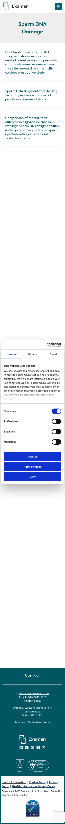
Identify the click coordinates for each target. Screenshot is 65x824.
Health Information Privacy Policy (33, 786)
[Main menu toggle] (58, 6)
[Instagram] (32, 747)
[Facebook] (38, 747)
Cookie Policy (37, 782)
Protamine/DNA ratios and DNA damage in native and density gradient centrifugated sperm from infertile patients (32, 605)
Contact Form (32, 700)
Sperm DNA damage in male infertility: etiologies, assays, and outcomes (29, 661)
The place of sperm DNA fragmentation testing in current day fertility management (29, 504)
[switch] (56, 421)
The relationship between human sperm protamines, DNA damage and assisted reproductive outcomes (32, 576)
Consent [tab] (12, 354)
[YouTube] (27, 747)
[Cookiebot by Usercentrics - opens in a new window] (46, 345)
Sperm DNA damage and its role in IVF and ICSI (31, 284)
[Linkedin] (21, 747)
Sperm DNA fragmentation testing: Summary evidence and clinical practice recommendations (31, 95)
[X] (44, 747)
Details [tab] (32, 354)
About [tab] (53, 354)
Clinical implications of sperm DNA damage (30, 529)
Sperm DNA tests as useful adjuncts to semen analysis (31, 552)
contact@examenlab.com (34, 693)
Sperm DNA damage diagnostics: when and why (30, 333)
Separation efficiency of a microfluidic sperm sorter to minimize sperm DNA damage (27, 309)
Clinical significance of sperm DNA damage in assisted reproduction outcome (30, 634)
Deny (33, 476)
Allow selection (33, 466)
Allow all (33, 456)
